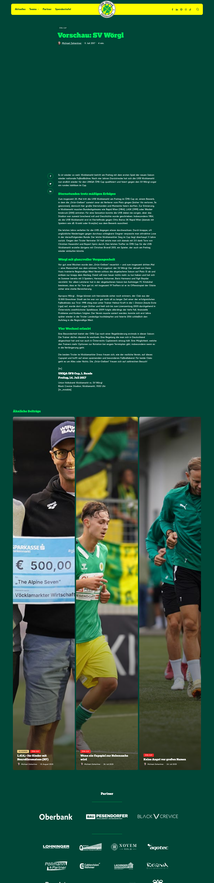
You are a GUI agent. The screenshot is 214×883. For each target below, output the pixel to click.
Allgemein (23, 751)
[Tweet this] (50, 183)
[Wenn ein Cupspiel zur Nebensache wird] (107, 593)
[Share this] (50, 176)
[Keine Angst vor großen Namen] (170, 593)
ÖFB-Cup (63, 28)
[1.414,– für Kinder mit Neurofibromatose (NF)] (44, 593)
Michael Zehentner (72, 43)
